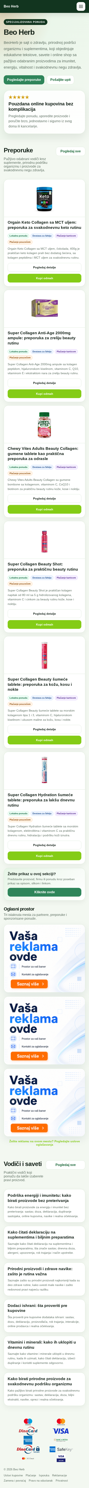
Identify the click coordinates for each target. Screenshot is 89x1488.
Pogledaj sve (70, 151)
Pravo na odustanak (41, 1480)
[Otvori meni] (81, 6)
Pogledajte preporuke (24, 79)
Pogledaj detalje (44, 267)
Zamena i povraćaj (15, 1480)
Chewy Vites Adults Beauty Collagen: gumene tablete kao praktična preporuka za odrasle (43, 453)
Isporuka (44, 1475)
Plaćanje (31, 1475)
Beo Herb (11, 6)
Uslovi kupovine (13, 1475)
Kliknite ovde (44, 892)
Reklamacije (59, 1475)
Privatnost (62, 1480)
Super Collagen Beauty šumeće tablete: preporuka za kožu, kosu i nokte (40, 684)
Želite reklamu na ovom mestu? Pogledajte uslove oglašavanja (44, 1143)
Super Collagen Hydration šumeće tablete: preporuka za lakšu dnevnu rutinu (41, 800)
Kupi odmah (44, 278)
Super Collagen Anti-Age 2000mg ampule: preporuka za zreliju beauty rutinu (42, 338)
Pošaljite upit (60, 79)
